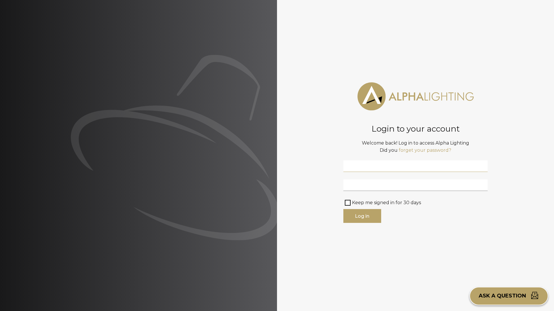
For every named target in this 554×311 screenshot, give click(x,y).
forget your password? (425, 150)
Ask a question (503, 296)
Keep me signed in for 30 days (386, 202)
